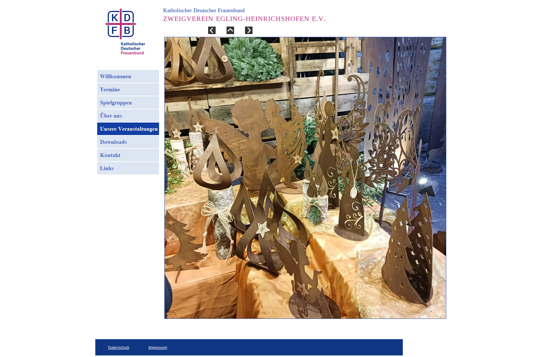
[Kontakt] (128, 155)
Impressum (157, 347)
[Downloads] (128, 141)
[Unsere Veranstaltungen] (128, 128)
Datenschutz (118, 347)
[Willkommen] (128, 76)
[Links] (128, 168)
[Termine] (128, 89)
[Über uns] (128, 115)
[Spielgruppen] (128, 102)
